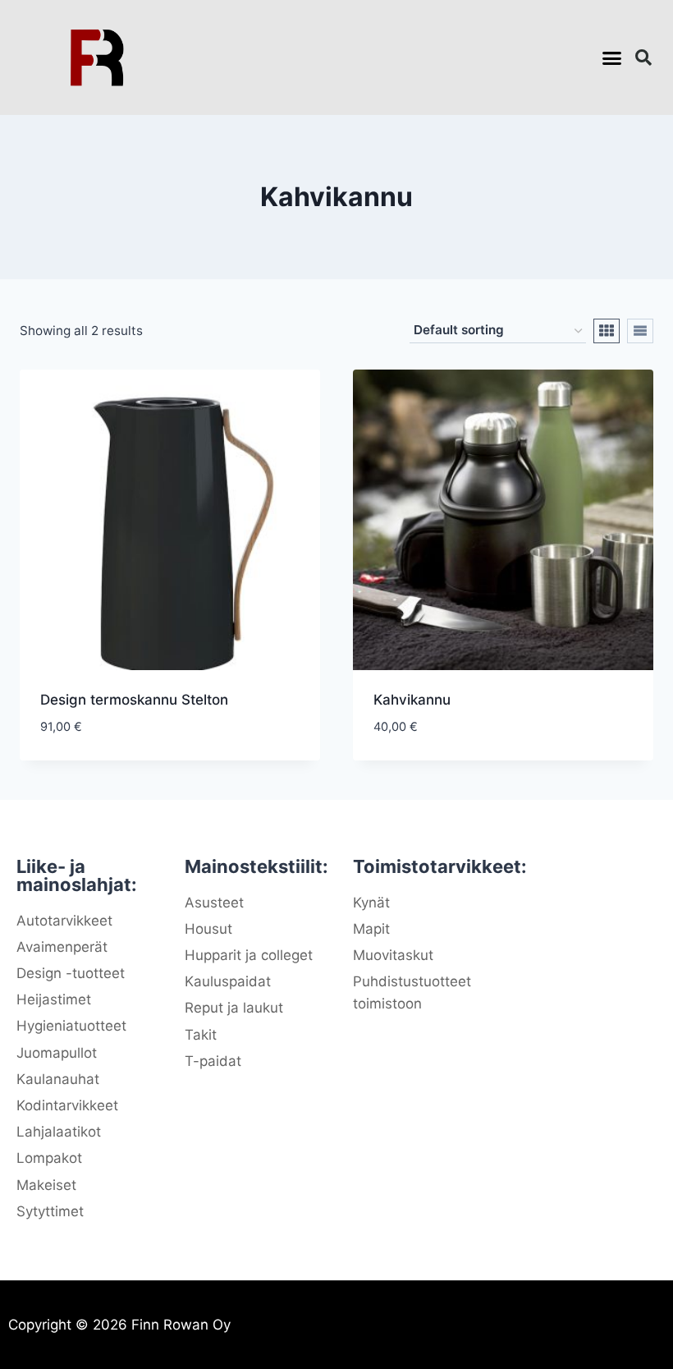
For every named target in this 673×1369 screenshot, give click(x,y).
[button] (612, 57)
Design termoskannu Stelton (134, 699)
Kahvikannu (412, 699)
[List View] (640, 331)
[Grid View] (606, 331)
